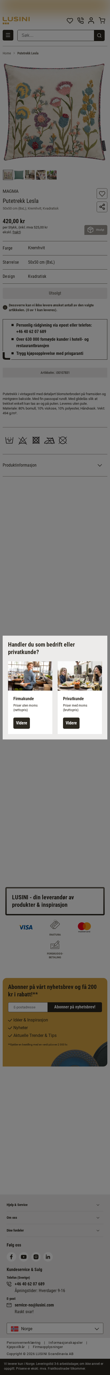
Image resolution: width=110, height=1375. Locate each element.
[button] (30, 697)
